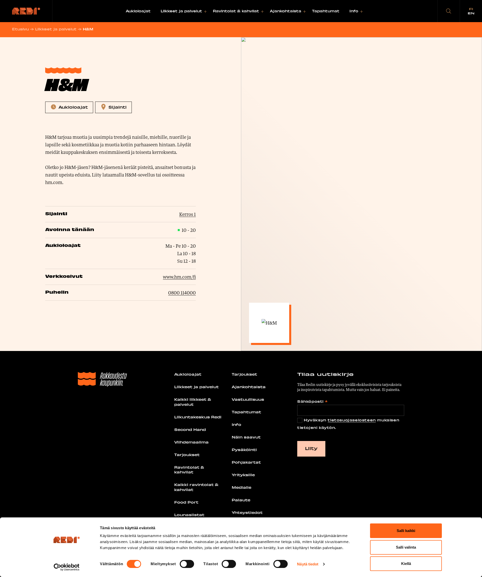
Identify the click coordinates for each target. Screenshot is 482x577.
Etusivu (20, 29)
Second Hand (190, 429)
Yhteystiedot (247, 512)
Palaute (241, 500)
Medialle (241, 487)
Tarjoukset (187, 454)
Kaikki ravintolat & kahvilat (196, 487)
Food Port (186, 502)
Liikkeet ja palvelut (181, 11)
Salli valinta (406, 547)
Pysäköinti (244, 449)
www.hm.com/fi (179, 277)
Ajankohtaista (285, 11)
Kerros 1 (187, 214)
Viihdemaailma (191, 442)
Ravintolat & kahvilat (236, 11)
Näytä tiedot (307, 564)
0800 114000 (182, 292)
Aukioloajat (138, 11)
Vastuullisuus (248, 399)
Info (353, 11)
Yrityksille (243, 474)
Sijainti (117, 106)
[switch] (187, 564)
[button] (449, 11)
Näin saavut (246, 437)
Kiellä (406, 563)
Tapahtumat (325, 11)
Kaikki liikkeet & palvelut (192, 402)
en (471, 13)
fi (471, 9)
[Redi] (26, 11)
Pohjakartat (246, 462)
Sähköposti (312, 401)
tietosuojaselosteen (352, 420)
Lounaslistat (189, 514)
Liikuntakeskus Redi (197, 417)
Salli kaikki (406, 530)
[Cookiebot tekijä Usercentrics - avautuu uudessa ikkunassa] (67, 567)
